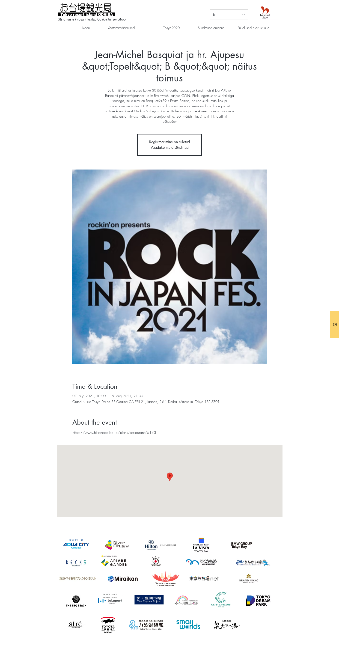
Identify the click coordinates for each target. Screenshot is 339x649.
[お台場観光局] (335, 324)
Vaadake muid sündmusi (170, 147)
